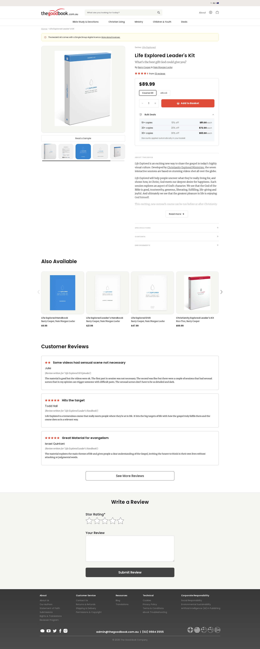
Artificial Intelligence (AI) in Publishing (200, 608)
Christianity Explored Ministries (185, 167)
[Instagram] (65, 630)
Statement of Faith (50, 608)
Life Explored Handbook (54, 317)
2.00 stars (48, 362)
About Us (44, 600)
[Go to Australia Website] (204, 628)
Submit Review (130, 572)
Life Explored (149, 47)
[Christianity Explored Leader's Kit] (197, 292)
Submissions (46, 612)
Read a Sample (83, 138)
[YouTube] (48, 630)
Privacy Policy (150, 604)
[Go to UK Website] (190, 628)
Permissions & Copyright (89, 612)
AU (214, 3)
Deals (184, 21)
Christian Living (116, 21)
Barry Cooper (144, 67)
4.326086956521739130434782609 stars (141, 73)
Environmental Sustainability (196, 604)
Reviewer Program (49, 619)
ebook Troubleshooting (155, 612)
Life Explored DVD (141, 317)
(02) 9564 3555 (153, 632)
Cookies (147, 600)
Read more (175, 213)
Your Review (95, 532)
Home (44, 29)
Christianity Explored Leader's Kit (195, 317)
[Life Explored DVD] (152, 292)
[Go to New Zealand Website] (211, 628)
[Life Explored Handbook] (63, 292)
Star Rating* (95, 514)
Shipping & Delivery (86, 608)
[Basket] (217, 13)
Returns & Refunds (85, 604)
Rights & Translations (51, 616)
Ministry (139, 21)
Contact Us (82, 600)
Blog (118, 600)
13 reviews (160, 73)
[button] (39, 299)
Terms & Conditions (153, 608)
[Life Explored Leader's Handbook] (108, 292)
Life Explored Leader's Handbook (104, 317)
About (202, 12)
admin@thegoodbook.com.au (117, 632)
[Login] (210, 12)
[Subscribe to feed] (42, 630)
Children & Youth (162, 21)
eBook (163, 92)
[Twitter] (54, 630)
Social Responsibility (191, 600)
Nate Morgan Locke (162, 67)
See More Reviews (130, 476)
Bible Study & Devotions (86, 21)
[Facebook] (60, 630)
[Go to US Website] (197, 628)
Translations (122, 604)
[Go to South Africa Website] (217, 628)
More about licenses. (110, 37)
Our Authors (46, 604)
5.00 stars (52, 400)
